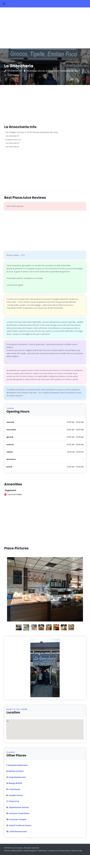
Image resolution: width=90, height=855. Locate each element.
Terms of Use (76, 850)
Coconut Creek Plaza (19, 813)
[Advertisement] (45, 29)
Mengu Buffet (15, 783)
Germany (42, 850)
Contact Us (52, 850)
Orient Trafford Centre (20, 825)
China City (13, 801)
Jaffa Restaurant (18, 831)
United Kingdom (30, 850)
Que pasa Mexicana (18, 765)
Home (6, 850)
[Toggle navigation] (4, 4)
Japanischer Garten (19, 807)
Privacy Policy (64, 850)
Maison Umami (16, 771)
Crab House (14, 789)
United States (16, 850)
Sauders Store (16, 795)
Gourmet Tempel (17, 819)
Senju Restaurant (17, 777)
